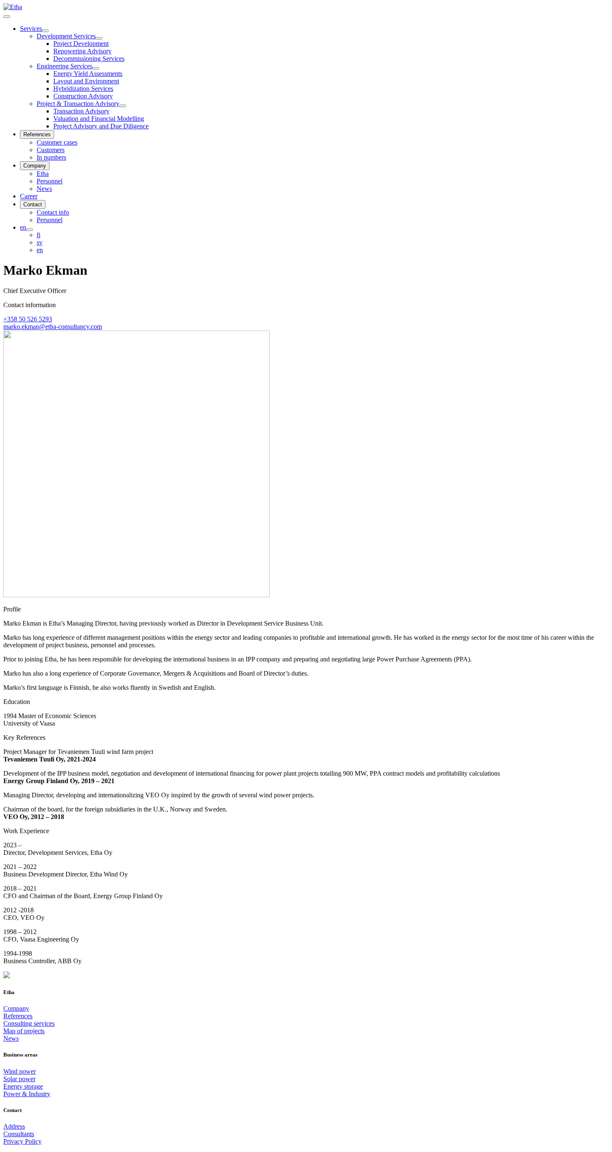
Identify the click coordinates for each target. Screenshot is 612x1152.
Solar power (19, 1078)
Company (16, 1008)
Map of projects (24, 1030)
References (17, 1015)
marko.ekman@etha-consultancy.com (52, 326)
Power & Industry (26, 1093)
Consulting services (29, 1023)
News (11, 1038)
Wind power (19, 1071)
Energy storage (23, 1086)
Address (14, 1126)
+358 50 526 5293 (27, 319)
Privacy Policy (22, 1141)
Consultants (18, 1133)
